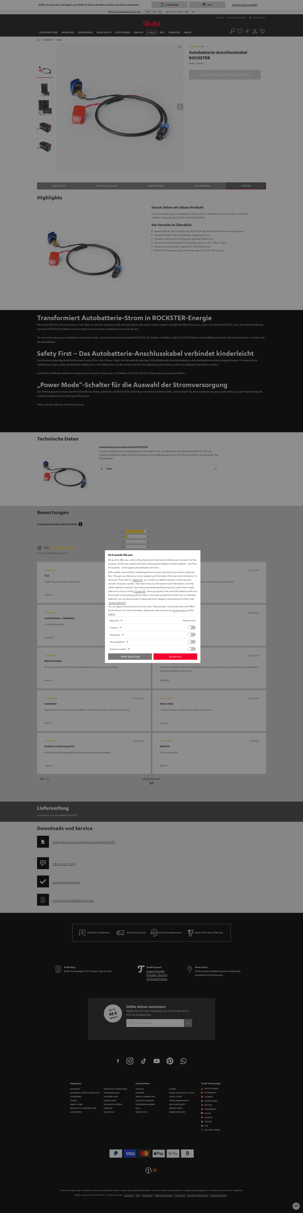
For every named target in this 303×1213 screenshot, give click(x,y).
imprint (111, 614)
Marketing (115, 634)
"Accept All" (140, 591)
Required (114, 620)
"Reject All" (137, 579)
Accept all (175, 656)
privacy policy (179, 610)
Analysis (114, 627)
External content (118, 649)
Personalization (117, 641)
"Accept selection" (117, 602)
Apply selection (130, 656)
